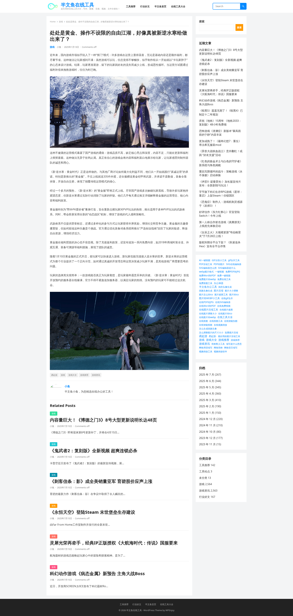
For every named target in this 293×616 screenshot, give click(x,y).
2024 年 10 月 (207, 432)
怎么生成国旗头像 (208, 328)
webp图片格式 (206, 271)
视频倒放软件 (220, 351)
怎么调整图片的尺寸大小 (211, 332)
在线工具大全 (225, 317)
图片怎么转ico (206, 294)
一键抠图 (219, 271)
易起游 (54, 375)
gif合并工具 (234, 260)
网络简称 (218, 347)
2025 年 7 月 (206, 374)
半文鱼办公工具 (208, 286)
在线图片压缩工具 (208, 309)
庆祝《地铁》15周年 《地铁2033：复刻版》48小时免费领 (220, 122)
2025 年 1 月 (206, 413)
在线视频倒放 (220, 324)
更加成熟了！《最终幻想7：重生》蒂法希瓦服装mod (220, 143)
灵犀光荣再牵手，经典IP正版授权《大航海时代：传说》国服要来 (114, 543)
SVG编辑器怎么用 (208, 267)
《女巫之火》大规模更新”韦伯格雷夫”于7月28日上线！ (220, 234)
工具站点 (204, 471)
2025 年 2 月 (206, 406)
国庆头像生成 (225, 286)
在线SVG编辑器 (222, 302)
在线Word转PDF (207, 305)
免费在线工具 (224, 279)
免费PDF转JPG (233, 271)
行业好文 (204, 497)
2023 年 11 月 (207, 444)
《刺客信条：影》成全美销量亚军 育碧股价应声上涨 (101, 481)
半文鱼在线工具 (77, 4)
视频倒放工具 (205, 351)
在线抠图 (203, 320)
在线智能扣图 (230, 320)
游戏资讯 (96, 375)
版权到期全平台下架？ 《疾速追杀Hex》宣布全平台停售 (219, 244)
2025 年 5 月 (206, 387)
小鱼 (59, 46)
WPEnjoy (169, 610)
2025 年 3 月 (206, 400)
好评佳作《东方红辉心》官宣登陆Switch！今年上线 (219, 214)
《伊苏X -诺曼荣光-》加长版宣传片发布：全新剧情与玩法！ (220, 183)
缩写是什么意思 (234, 343)
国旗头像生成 (205, 290)
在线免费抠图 (223, 305)
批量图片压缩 (231, 332)
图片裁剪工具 (221, 294)
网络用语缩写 (205, 347)
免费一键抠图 (223, 275)
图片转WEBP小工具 (209, 298)
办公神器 (218, 283)
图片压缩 (218, 290)
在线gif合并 (227, 298)
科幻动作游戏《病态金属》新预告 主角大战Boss (97, 573)
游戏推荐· (235, 339)
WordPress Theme (152, 610)
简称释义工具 (218, 343)
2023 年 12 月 (207, 438)
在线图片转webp (207, 317)
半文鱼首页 (150, 604)
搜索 (201, 21)
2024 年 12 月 (207, 419)
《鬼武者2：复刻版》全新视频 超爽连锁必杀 (93, 451)
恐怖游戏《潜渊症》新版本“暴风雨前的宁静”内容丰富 (220, 132)
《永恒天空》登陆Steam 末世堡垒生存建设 (92, 512)
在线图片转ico (225, 313)
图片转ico (234, 294)
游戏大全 (73, 375)
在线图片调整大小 (208, 313)
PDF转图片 (219, 264)
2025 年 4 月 (206, 393)
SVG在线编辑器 (233, 264)
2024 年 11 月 (207, 425)
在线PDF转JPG (206, 302)
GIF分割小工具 (219, 260)
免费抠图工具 (205, 283)
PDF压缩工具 (205, 264)
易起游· (213, 336)
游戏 (61, 21)
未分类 (203, 478)
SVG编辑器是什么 (227, 267)
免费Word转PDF (207, 275)
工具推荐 (204, 465)
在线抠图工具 (216, 320)
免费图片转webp (207, 279)
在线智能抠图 (205, 324)
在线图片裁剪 (226, 309)
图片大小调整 (231, 290)
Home (53, 21)
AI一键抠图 (204, 260)
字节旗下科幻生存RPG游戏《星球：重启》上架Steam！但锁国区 (220, 193)
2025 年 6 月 (206, 381)
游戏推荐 (84, 375)
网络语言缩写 (230, 347)
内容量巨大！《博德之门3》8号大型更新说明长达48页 (103, 420)
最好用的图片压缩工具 (229, 336)
